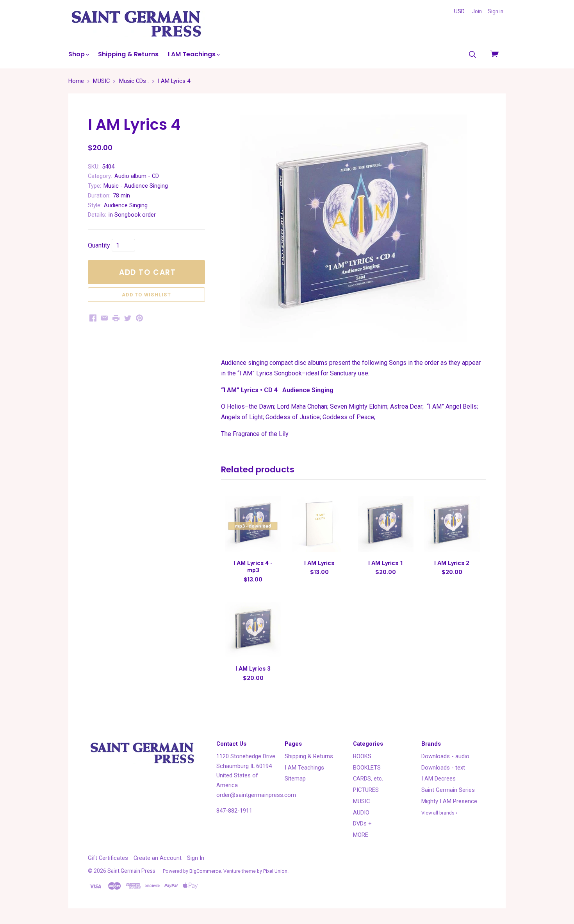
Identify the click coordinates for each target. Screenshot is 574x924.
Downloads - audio (445, 756)
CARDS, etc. (368, 778)
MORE (360, 834)
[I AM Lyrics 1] (385, 523)
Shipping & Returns (128, 54)
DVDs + (362, 823)
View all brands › (439, 813)
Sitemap (295, 778)
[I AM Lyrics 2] (451, 523)
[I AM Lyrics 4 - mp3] (253, 523)
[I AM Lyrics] (319, 523)
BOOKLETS (367, 767)
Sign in (495, 11)
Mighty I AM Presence (449, 801)
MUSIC (361, 801)
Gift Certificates (108, 857)
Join (477, 11)
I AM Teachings (192, 54)
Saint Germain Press (131, 871)
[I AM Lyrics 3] (253, 629)
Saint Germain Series (448, 789)
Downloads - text (443, 767)
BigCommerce (205, 871)
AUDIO (361, 812)
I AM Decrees (438, 778)
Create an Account (158, 857)
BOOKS (362, 756)
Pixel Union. (276, 871)
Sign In (195, 857)
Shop (77, 54)
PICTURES (366, 789)
